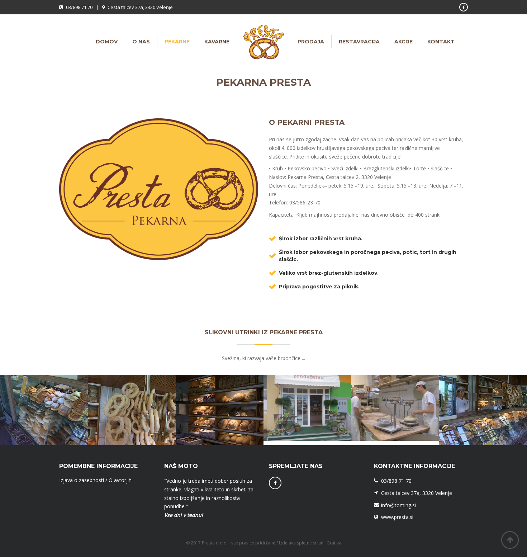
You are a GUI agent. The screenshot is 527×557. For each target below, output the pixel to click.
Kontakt (441, 41)
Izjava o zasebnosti (81, 480)
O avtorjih (120, 480)
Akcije (403, 41)
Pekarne (177, 41)
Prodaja (311, 41)
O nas (141, 41)
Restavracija (359, 41)
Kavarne (216, 41)
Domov (107, 41)
